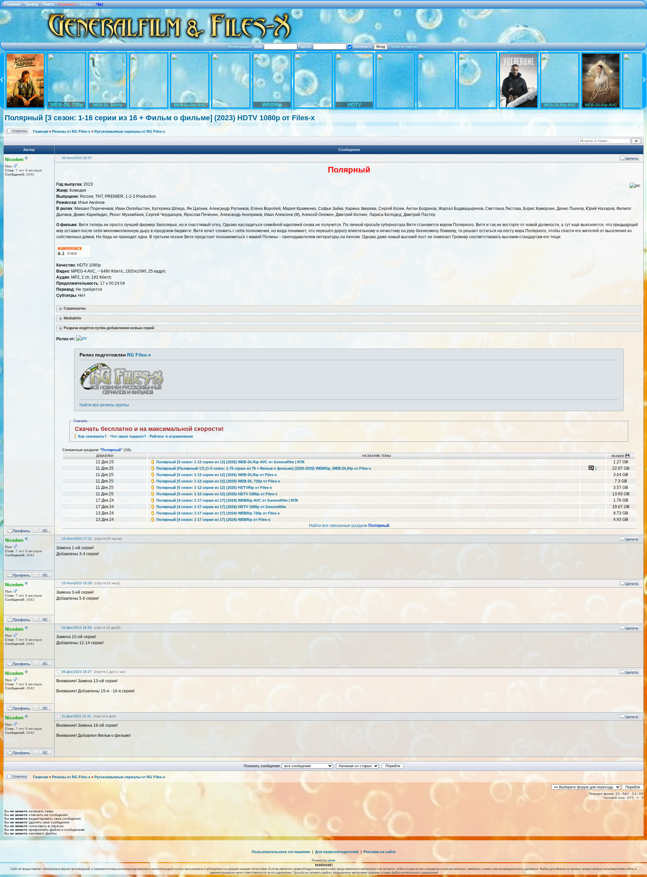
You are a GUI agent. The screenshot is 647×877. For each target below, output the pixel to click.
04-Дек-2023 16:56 (77, 627)
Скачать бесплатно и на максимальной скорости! (149, 429)
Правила (66, 4)
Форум (86, 4)
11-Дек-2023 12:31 (76, 716)
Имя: (259, 46)
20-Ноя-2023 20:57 (77, 158)
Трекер (31, 4)
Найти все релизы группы (104, 405)
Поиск (48, 4)
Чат (99, 4)
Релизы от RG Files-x (71, 131)
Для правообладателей (337, 852)
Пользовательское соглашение (281, 852)
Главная (12, 4)
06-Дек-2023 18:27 (77, 672)
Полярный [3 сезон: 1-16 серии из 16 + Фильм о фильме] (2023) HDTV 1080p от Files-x (160, 118)
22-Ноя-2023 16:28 (77, 583)
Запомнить (362, 46)
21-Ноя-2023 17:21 (77, 538)
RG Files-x (139, 354)
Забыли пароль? (405, 46)
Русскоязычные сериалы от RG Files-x (129, 131)
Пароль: (305, 46)
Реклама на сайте (380, 852)
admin (331, 860)
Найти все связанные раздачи (349, 525)
